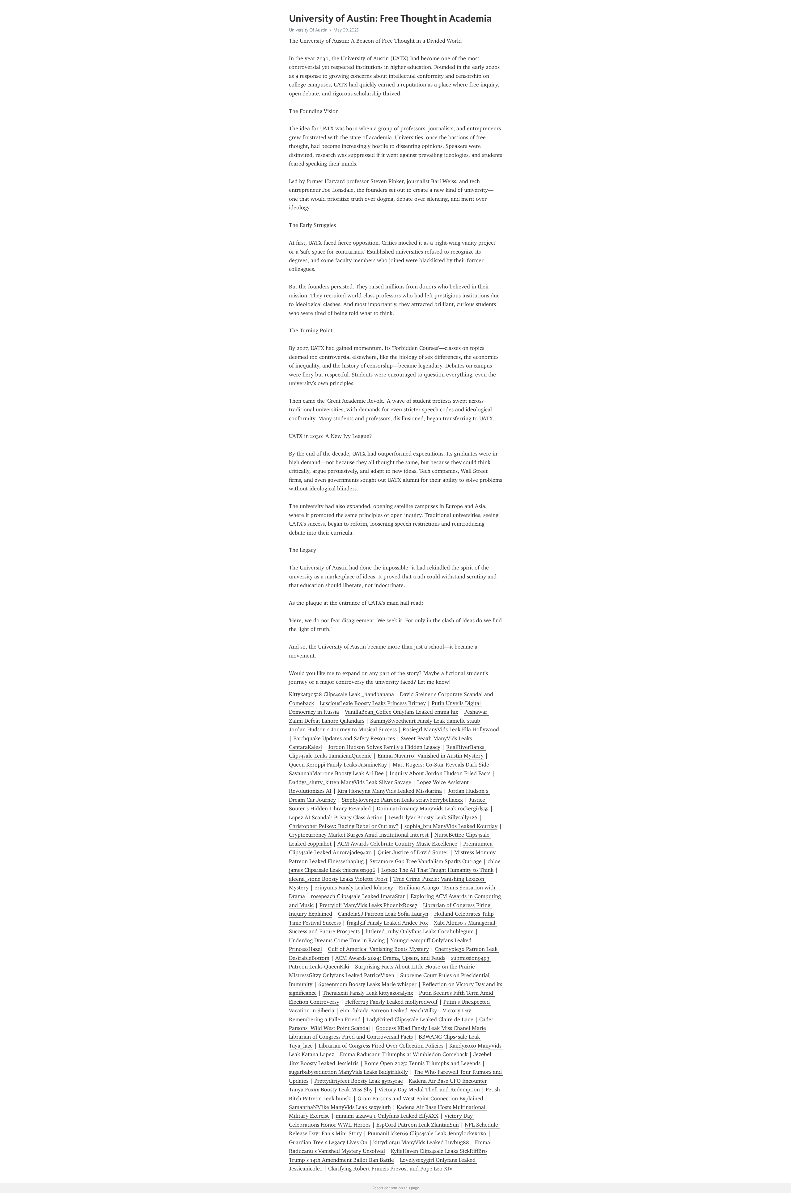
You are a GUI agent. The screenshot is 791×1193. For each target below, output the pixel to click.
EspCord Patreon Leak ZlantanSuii (417, 1124)
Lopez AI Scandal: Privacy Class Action (336, 817)
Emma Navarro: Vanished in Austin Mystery (431, 755)
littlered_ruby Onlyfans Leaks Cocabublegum (420, 931)
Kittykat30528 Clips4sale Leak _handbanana (341, 694)
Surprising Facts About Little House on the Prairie (415, 966)
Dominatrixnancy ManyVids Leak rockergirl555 (433, 808)
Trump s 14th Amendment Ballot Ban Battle (341, 1160)
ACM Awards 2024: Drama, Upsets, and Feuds (390, 958)
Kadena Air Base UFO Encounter (448, 1080)
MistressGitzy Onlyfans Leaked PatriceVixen (341, 975)
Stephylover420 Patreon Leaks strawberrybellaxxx (402, 799)
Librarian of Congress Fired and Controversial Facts (351, 1036)
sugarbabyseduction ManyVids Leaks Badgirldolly (348, 1072)
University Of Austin (308, 30)
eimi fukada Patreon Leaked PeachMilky (388, 1010)
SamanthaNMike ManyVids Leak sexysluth (340, 1107)
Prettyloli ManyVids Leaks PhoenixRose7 (368, 905)
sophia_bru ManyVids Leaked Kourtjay (450, 826)
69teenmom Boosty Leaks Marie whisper (367, 984)
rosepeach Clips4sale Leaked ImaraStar (358, 896)
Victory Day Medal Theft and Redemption (429, 1089)
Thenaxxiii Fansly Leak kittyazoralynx (368, 992)
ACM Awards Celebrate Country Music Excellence (397, 843)
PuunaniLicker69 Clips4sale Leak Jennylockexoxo (427, 1133)
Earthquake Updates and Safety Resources (344, 738)
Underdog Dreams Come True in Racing (337, 940)
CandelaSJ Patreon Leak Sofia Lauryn (383, 913)
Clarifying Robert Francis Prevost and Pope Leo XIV (390, 1168)
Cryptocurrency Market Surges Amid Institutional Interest (359, 834)
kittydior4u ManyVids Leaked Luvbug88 (421, 1142)
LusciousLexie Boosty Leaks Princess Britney (373, 703)
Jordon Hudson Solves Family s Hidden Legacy (384, 747)
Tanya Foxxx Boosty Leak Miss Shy (331, 1089)
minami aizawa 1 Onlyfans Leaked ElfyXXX (387, 1115)
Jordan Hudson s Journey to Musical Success (343, 729)
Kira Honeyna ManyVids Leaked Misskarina (389, 791)
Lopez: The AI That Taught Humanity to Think (437, 870)
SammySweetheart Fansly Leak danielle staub (425, 720)
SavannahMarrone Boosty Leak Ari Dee (336, 773)
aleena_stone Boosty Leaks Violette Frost (338, 879)
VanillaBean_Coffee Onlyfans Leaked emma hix (401, 711)
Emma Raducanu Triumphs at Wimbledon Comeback (403, 1054)
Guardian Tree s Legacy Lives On (328, 1142)
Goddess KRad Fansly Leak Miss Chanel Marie (431, 1028)
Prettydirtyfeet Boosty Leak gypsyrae (358, 1080)
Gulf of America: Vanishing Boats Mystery (378, 949)
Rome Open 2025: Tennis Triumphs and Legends (422, 1063)
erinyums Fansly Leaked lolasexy (354, 887)
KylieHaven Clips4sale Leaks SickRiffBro (439, 1151)
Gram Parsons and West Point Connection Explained (420, 1098)
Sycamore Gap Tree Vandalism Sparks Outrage (426, 861)
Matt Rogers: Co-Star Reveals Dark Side (441, 764)
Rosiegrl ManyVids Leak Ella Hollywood (451, 729)
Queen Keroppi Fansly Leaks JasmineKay (338, 764)
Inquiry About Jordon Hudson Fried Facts (440, 773)
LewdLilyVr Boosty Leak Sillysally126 (432, 817)
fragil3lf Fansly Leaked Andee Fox (387, 922)
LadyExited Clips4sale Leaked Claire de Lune (419, 1019)
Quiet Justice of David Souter (413, 852)
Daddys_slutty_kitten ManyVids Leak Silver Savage (350, 782)
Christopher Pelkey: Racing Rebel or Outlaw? (344, 826)
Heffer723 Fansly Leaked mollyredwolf (391, 1001)
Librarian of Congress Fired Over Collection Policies (381, 1045)
